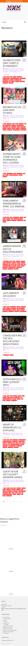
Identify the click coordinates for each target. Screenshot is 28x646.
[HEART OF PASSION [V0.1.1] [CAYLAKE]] (14, 413)
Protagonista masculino (18, 218)
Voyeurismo (16, 268)
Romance (13, 81)
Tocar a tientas (10, 268)
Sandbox (13, 128)
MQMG (19, 264)
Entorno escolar (10, 173)
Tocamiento (11, 82)
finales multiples (6, 79)
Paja (9, 81)
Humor (14, 173)
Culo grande (19, 76)
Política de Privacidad (6, 605)
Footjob (4, 308)
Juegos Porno (12, 68)
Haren (12, 218)
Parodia (18, 126)
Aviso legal (3, 604)
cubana (16, 123)
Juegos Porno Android (20, 68)
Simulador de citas (16, 129)
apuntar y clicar (13, 306)
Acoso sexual (6, 261)
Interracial (4, 491)
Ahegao (8, 488)
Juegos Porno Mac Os (14, 70)
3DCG (5, 76)
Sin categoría (6, 633)
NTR (7, 444)
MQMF (15, 264)
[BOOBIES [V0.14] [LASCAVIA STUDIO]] (14, 95)
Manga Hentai (7, 618)
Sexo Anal (18, 128)
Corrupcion (23, 261)
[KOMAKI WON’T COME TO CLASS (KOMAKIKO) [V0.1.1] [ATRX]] (14, 142)
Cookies (3, 607)
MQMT (22, 264)
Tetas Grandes (5, 82)
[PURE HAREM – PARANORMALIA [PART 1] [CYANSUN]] (14, 189)
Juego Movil (13, 125)
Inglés (5, 621)
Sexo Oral (17, 81)
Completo (6, 624)
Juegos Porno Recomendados (10, 630)
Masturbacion (5, 81)
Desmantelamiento (6, 78)
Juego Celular (8, 125)
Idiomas (4, 620)
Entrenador (14, 262)
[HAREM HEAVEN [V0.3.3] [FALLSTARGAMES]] (14, 234)
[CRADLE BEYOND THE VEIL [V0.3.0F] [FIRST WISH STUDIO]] (14, 324)
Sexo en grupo (23, 128)
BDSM (13, 123)
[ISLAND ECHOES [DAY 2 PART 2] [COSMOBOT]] (14, 48)
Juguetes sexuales (22, 491)
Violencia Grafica (23, 311)
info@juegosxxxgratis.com (7, 640)
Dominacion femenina (15, 78)
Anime (8, 76)
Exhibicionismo (23, 78)
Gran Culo (11, 79)
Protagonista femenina (13, 175)
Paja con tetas (13, 126)
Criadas (19, 395)
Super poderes (20, 220)
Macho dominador (17, 79)
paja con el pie (22, 308)
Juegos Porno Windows (13, 71)
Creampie (21, 217)
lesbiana (7, 175)
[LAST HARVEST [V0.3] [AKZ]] (14, 281)
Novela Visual (6, 355)
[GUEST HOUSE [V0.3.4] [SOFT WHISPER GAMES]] (14, 460)
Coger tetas (18, 261)
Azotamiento (9, 123)
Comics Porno (6, 617)
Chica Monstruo (16, 217)
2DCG (5, 123)
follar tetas (19, 262)
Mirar (9, 264)
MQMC (12, 264)
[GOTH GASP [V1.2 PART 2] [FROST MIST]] (14, 367)
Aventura (14, 76)
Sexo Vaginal (22, 81)
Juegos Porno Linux (6, 70)
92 (20, 501)
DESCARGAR (6, 74)
